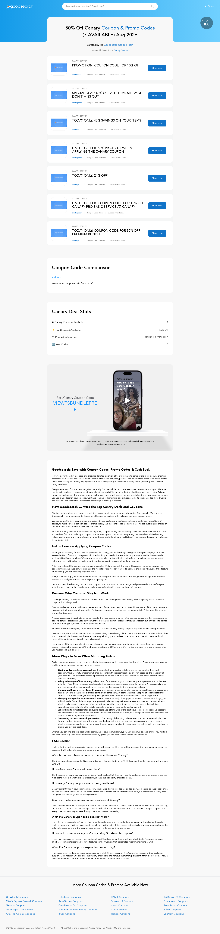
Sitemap (127, 928)
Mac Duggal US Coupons (19, 909)
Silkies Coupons (172, 909)
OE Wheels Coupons (17, 897)
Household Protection (101, 50)
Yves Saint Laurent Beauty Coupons (78, 909)
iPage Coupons (67, 913)
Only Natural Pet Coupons (73, 905)
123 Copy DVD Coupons (177, 897)
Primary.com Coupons (176, 901)
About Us (65, 928)
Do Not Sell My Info (112, 928)
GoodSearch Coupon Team (118, 45)
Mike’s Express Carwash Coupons (24, 901)
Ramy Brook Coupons (175, 905)
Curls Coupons (119, 909)
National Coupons (16, 905)
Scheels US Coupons (122, 901)
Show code (157, 68)
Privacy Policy (94, 928)
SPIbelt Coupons (120, 897)
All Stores (209, 6)
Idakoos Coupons (120, 913)
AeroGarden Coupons (70, 901)
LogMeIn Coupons (174, 913)
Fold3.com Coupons (70, 897)
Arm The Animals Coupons (20, 913)
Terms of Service (79, 928)
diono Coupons (119, 905)
